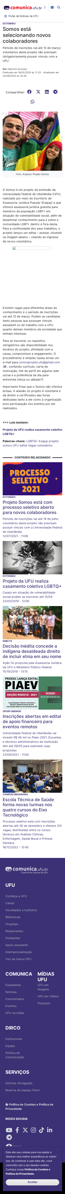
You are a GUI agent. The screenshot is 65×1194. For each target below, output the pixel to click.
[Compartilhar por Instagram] (33, 1130)
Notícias (11, 992)
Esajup (43, 441)
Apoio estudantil (16, 945)
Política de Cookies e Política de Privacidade (29, 1107)
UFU (16, 445)
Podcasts (44, 1003)
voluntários (44, 445)
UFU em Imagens (43, 987)
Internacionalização (18, 952)
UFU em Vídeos (48, 996)
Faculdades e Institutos (21, 910)
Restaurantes (14, 931)
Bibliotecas (12, 917)
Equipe (10, 1046)
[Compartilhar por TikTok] (41, 1130)
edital (23, 445)
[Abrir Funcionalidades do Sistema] (52, 7)
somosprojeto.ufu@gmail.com (39, 362)
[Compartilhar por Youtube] (9, 1130)
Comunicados (14, 999)
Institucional (13, 1039)
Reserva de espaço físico (22, 1090)
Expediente (13, 985)
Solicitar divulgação (18, 1083)
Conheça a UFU (16, 896)
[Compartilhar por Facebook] (17, 1130)
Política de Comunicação (14, 1055)
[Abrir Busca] (58, 7)
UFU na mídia (14, 1013)
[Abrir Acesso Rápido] (45, 7)
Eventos (10, 1006)
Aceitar (32, 1182)
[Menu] (5, 16)
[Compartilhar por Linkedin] (49, 1130)
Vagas (32, 445)
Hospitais (11, 924)
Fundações (12, 938)
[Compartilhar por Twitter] (25, 1130)
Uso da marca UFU (18, 959)
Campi (9, 903)
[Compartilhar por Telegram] (9, 1137)
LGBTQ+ (32, 441)
